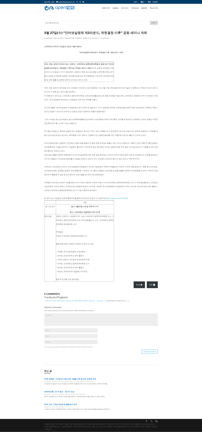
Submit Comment (149, 352)
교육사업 (66, 394)
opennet (49, 38)
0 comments (105, 38)
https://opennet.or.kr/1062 (116, 198)
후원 (149, 2)
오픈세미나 (78, 38)
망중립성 (115, 8)
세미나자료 (76, 381)
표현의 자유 (106, 8)
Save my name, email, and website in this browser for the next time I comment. (70, 347)
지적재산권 (135, 8)
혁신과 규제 (154, 8)
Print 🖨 (139, 285)
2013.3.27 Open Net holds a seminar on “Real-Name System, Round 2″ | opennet (74, 301)
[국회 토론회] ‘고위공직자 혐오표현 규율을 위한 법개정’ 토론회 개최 (70, 379)
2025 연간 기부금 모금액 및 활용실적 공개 (60, 404)
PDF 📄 (152, 285)
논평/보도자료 (69, 38)
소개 (135, 2)
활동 (142, 2)
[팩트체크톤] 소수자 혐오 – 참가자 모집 (59, 392)
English (155, 2)
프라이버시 (125, 8)
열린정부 (144, 8)
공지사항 (61, 381)
